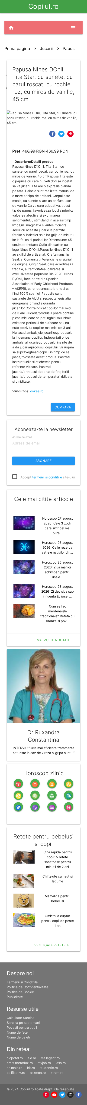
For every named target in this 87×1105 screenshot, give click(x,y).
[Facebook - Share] (53, 134)
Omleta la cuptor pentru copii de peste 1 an (57, 921)
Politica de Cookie (20, 992)
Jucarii (46, 48)
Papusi (69, 48)
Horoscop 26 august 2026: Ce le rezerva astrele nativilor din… (57, 547)
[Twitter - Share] (62, 134)
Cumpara (63, 407)
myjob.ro (44, 1063)
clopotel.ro (15, 1058)
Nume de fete (17, 1032)
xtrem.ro (57, 1073)
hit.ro (31, 1068)
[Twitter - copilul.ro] (62, 1095)
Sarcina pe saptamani (23, 1023)
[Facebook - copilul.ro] (78, 1095)
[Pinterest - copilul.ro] (46, 1095)
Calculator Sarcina (20, 1018)
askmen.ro (38, 1073)
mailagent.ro (50, 1058)
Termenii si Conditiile (22, 982)
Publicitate (15, 997)
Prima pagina (17, 48)
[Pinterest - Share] (71, 134)
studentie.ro (49, 1068)
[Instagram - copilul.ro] (70, 1095)
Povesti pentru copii (22, 1027)
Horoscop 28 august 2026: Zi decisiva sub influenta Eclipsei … (57, 591)
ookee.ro (36, 391)
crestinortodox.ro (20, 1063)
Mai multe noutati (53, 640)
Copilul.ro (43, 6)
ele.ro (32, 1058)
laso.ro (61, 1063)
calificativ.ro (16, 1073)
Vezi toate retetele (51, 945)
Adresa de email (22, 437)
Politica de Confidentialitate (27, 987)
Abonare (43, 461)
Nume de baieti (18, 1037)
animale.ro (14, 1068)
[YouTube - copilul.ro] (54, 1095)
